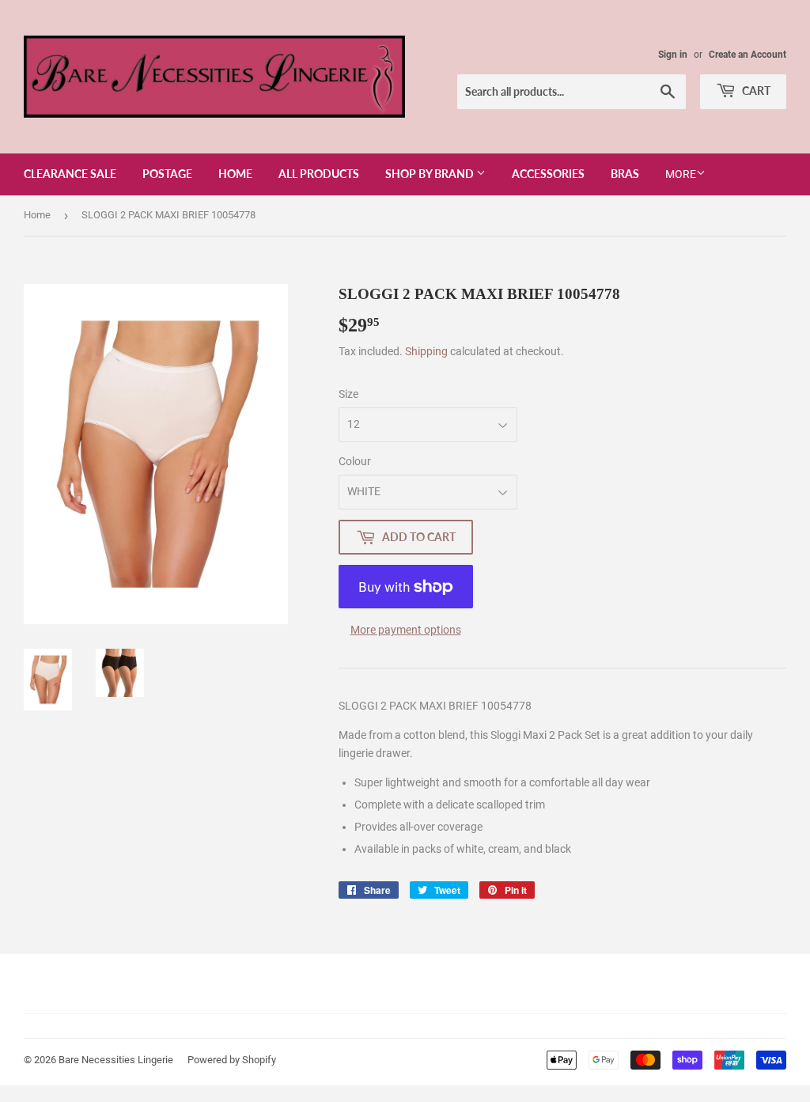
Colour (355, 461)
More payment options (405, 629)
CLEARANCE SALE (70, 173)
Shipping (426, 351)
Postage (167, 173)
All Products (318, 173)
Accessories (548, 173)
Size (348, 394)
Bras (625, 173)
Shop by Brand (430, 173)
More (680, 174)
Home (235, 173)
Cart (755, 90)
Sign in (672, 54)
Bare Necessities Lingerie (116, 1060)
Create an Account (747, 54)
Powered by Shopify (231, 1060)
